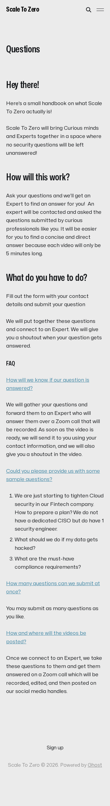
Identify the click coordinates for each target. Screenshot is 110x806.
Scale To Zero (22, 9)
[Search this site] (88, 9)
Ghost (95, 765)
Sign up (55, 747)
